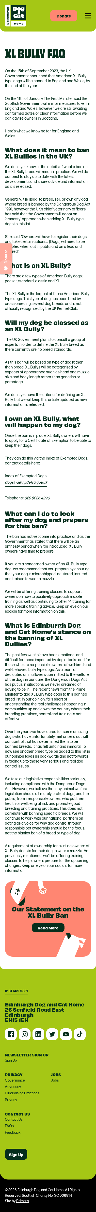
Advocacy (13, 1087)
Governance (15, 1080)
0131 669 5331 (16, 991)
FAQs (9, 1126)
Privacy (11, 1100)
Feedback (12, 1133)
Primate (22, 1201)
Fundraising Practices (22, 1093)
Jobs (55, 1080)
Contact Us (14, 1119)
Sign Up (11, 1060)
